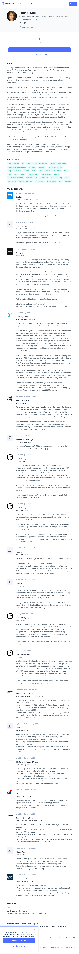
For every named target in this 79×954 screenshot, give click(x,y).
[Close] (34, 929)
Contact (58, 937)
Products (23, 4)
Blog (51, 937)
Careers (73, 937)
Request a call (39, 50)
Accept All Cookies (19, 941)
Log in (63, 4)
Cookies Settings (70, 947)
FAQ (66, 937)
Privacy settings (29, 936)
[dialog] (19, 939)
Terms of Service (56, 947)
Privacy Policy (42, 947)
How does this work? (39, 55)
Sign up (73, 4)
